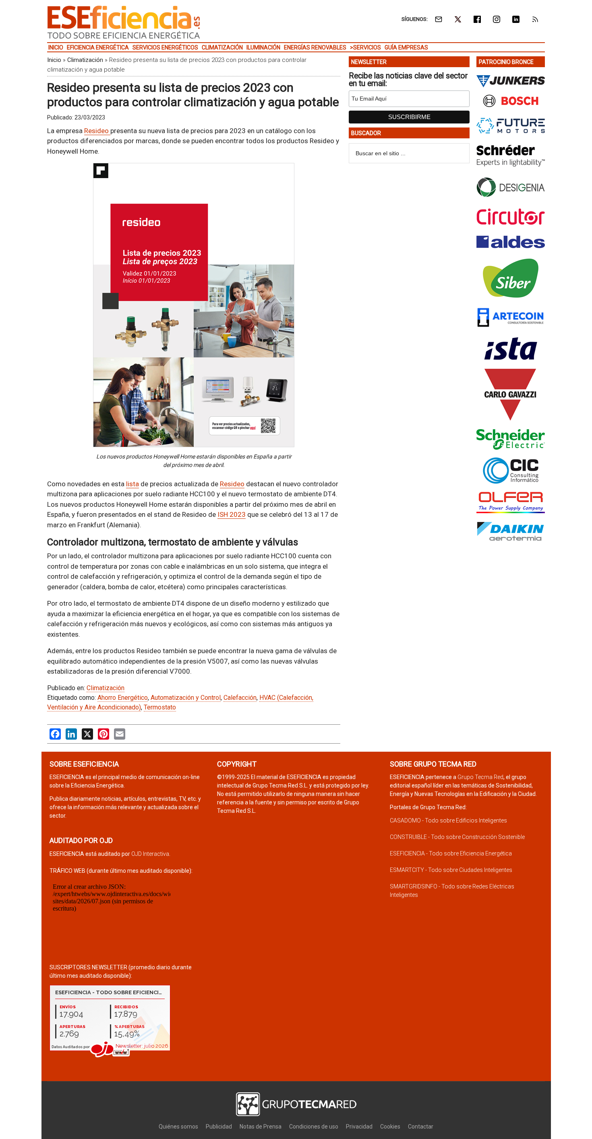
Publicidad (219, 1126)
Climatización (85, 60)
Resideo (97, 131)
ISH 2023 (231, 514)
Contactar (420, 1126)
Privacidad (359, 1126)
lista (132, 484)
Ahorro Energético (122, 697)
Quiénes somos (178, 1126)
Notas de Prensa (261, 1126)
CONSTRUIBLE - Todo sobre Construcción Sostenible (457, 837)
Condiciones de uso (313, 1126)
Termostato (160, 707)
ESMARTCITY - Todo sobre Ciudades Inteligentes (451, 870)
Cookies (390, 1126)
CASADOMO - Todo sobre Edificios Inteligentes (448, 820)
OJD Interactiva (150, 854)
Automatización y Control (186, 697)
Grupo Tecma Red (480, 777)
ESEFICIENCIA (123, 22)
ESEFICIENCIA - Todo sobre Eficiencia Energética (451, 853)
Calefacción (240, 697)
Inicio (54, 60)
